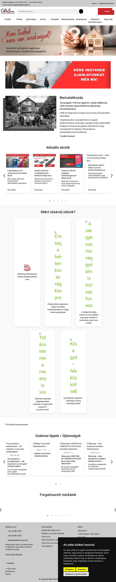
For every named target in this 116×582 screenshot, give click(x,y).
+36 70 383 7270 (14, 531)
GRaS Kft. (56, 579)
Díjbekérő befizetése (106, 3)
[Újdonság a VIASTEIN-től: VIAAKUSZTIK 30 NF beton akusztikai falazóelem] (71, 446)
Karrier (94, 3)
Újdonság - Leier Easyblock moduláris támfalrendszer (97, 458)
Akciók (43, 19)
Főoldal (8, 19)
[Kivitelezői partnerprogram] (16, 424)
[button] (113, 40)
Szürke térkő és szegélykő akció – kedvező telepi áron (43, 173)
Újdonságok (31, 19)
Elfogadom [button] (69, 569)
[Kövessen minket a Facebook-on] (6, 558)
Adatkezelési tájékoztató (51, 530)
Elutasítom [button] (82, 569)
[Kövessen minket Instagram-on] (13, 558)
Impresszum (46, 537)
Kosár (107, 11)
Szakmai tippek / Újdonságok (88, 534)
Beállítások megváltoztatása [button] (76, 574)
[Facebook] (88, 11)
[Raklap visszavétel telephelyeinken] (44, 445)
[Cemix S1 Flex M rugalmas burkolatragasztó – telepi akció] (71, 161)
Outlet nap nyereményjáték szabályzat (56, 543)
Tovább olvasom (67, 136)
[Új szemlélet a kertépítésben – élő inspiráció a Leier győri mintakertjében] (17, 447)
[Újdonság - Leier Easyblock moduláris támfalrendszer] (98, 446)
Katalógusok (81, 19)
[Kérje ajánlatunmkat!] (58, 75)
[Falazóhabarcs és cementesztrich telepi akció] (17, 161)
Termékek (55, 19)
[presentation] (56, 196)
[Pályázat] (21, 563)
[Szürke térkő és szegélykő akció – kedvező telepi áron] (44, 161)
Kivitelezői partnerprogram (95, 20)
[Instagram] (94, 11)
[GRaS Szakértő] (58, 40)
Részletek (11, 190)
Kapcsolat (108, 19)
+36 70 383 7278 (35, 2)
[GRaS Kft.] (30, 112)
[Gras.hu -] (8, 11)
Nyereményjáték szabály (50, 540)
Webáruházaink (67, 19)
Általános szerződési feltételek (53, 533)
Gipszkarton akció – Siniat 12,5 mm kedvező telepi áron (96, 167)
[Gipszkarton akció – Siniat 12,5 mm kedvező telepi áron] (98, 158)
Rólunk (19, 19)
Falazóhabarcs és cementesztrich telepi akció (17, 173)
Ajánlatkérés (82, 531)
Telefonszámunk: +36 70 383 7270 (14, 2)
